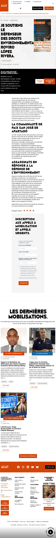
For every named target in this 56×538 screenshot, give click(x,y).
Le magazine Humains (18, 501)
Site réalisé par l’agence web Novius (37, 524)
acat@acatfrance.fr (6, 496)
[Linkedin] (28, 467)
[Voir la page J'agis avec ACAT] (50, 537)
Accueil (3, 13)
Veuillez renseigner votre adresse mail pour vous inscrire (28, 259)
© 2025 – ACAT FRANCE (13, 521)
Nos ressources (19, 504)
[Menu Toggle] (20, 8)
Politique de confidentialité (42, 521)
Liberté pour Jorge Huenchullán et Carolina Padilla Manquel (11, 428)
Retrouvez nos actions (34, 481)
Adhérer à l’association (33, 501)
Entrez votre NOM (23, 251)
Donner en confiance (33, 488)
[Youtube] (32, 467)
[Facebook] (18, 467)
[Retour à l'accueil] (5, 467)
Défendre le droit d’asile (19, 488)
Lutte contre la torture (19, 481)
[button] (53, 3)
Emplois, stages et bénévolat (35, 505)
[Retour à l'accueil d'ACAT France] (4, 5)
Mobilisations (9, 13)
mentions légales (31, 275)
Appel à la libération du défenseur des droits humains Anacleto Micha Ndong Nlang (13, 364)
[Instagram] (23, 467)
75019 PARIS (4, 487)
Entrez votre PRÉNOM (25, 245)
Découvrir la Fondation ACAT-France (34, 493)
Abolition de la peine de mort (20, 484)
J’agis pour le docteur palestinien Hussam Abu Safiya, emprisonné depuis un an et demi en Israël (41, 364)
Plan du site (22, 521)
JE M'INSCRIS (23, 283)
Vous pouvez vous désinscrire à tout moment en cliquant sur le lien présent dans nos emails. (28, 278)
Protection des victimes (19, 492)
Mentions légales (31, 521)
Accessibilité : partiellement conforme (19, 524)
